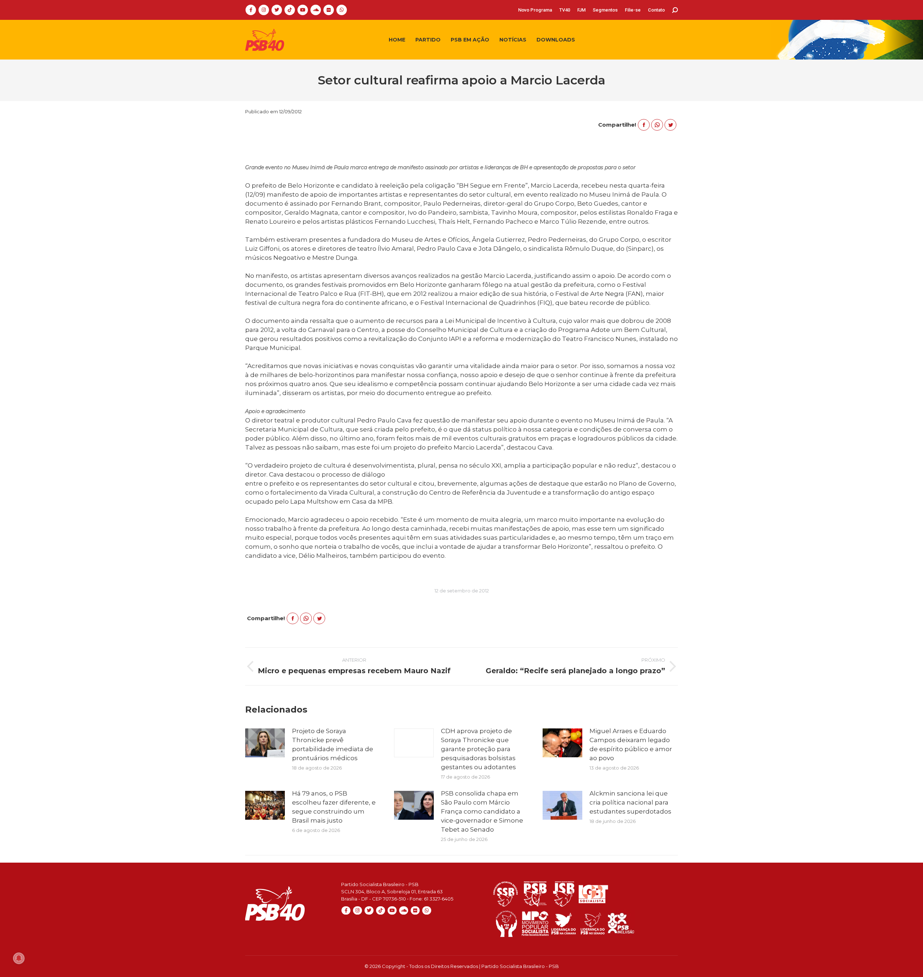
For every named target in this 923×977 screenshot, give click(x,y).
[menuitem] (535, 9)
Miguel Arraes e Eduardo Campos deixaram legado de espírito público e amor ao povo (630, 744)
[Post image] (265, 742)
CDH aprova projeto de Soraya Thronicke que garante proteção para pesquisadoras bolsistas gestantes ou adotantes (478, 749)
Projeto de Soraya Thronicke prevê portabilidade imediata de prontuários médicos (332, 744)
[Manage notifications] (19, 958)
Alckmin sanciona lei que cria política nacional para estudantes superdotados (630, 802)
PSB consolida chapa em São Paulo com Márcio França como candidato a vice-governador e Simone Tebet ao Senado (482, 811)
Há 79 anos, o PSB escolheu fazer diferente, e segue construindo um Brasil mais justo (334, 807)
